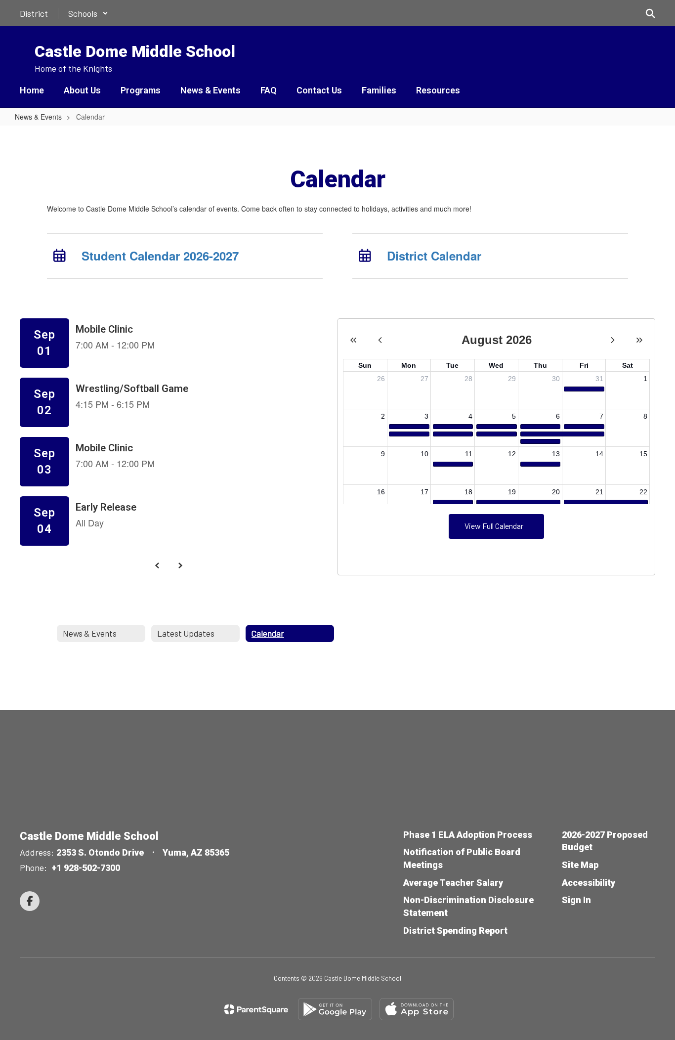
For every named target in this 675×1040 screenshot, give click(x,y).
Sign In (576, 900)
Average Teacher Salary (453, 882)
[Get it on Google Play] (335, 1009)
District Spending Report (455, 930)
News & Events (38, 117)
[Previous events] (158, 565)
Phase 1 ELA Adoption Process (467, 834)
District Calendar (434, 255)
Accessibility (588, 882)
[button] (88, 13)
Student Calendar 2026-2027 (160, 255)
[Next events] (180, 565)
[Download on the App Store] (417, 1009)
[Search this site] (650, 13)
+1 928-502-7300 (85, 868)
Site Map (580, 865)
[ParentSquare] (256, 1009)
